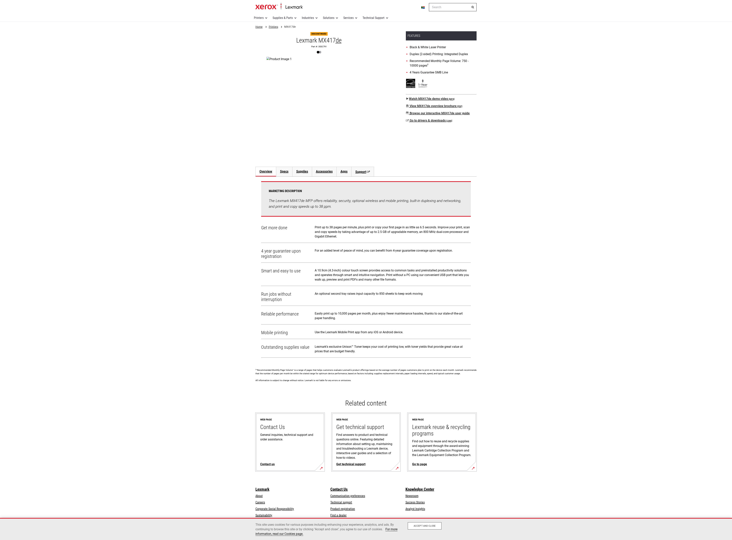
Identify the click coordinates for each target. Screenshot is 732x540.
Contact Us (339, 489)
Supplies (302, 171)
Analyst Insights (415, 509)
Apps (344, 171)
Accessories (324, 171)
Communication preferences (347, 496)
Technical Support (373, 18)
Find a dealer (338, 515)
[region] (366, 529)
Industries (308, 18)
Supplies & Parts (283, 18)
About (259, 496)
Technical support (341, 502)
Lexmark (262, 489)
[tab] (265, 171)
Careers (260, 502)
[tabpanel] (366, 270)
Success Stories (415, 502)
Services (348, 18)
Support (360, 172)
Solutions (328, 18)
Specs (284, 171)
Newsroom (411, 496)
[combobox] (453, 7)
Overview (265, 171)
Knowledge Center (419, 489)
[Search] (473, 7)
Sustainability (263, 515)
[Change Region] (423, 7)
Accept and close (425, 526)
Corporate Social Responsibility (274, 509)
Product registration (342, 509)
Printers (259, 18)
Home (279, 6)
